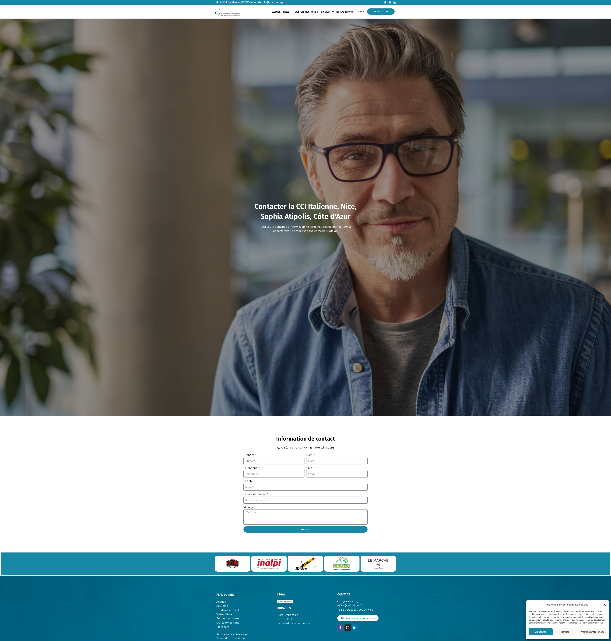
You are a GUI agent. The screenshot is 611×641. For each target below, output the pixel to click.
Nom (309, 454)
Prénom (249, 454)
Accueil (276, 11)
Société (248, 481)
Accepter (540, 631)
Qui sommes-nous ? (306, 11)
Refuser (565, 631)
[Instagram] (390, 2)
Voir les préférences (592, 631)
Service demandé (254, 494)
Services (326, 11)
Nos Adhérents (345, 11)
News (286, 11)
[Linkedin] (394, 2)
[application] (290, 11)
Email (310, 468)
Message (248, 507)
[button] (604, 604)
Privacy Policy (286, 601)
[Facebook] (385, 2)
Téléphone (250, 468)
